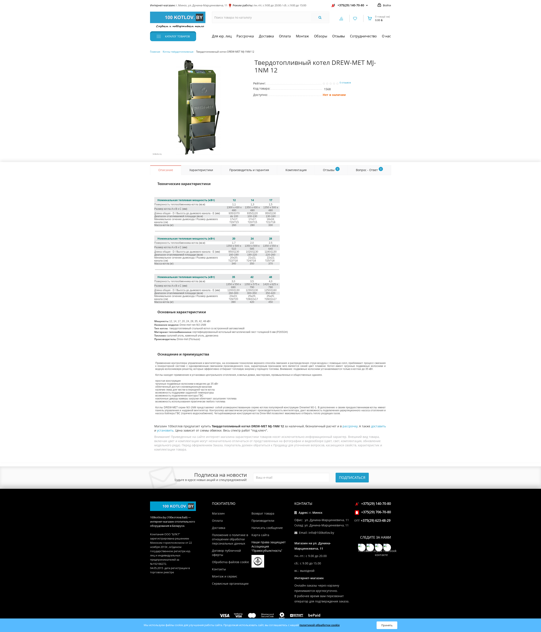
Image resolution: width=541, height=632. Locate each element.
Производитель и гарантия (249, 170)
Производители (262, 521)
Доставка (266, 36)
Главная (155, 51)
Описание (165, 170)
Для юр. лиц (222, 36)
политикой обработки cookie (319, 625)
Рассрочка (245, 36)
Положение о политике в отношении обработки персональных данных (230, 539)
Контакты (219, 569)
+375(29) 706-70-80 (376, 512)
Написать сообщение (267, 528)
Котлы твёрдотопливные (178, 51)
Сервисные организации (230, 584)
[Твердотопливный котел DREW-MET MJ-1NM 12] (198, 108)
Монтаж (302, 36)
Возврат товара (262, 513)
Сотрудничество (363, 36)
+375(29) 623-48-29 (376, 520)
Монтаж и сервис (224, 576)
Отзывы (338, 36)
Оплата (285, 36)
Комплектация (296, 170)
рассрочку (350, 426)
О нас (386, 36)
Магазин (218, 513)
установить (165, 430)
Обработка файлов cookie (230, 562)
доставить (378, 426)
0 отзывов (345, 82)
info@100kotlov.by (321, 533)
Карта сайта (260, 535)
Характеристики (201, 170)
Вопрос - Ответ (368, 170)
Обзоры (320, 36)
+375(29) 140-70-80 (350, 5)
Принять (387, 625)
